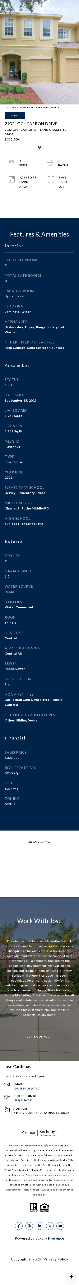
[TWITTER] (50, 1226)
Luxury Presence (49, 1238)
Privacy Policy (56, 1259)
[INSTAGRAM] (29, 1226)
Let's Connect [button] (39, 1036)
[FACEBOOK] (19, 1226)
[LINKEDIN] (39, 1226)
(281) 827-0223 (22, 1100)
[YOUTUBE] (60, 1226)
